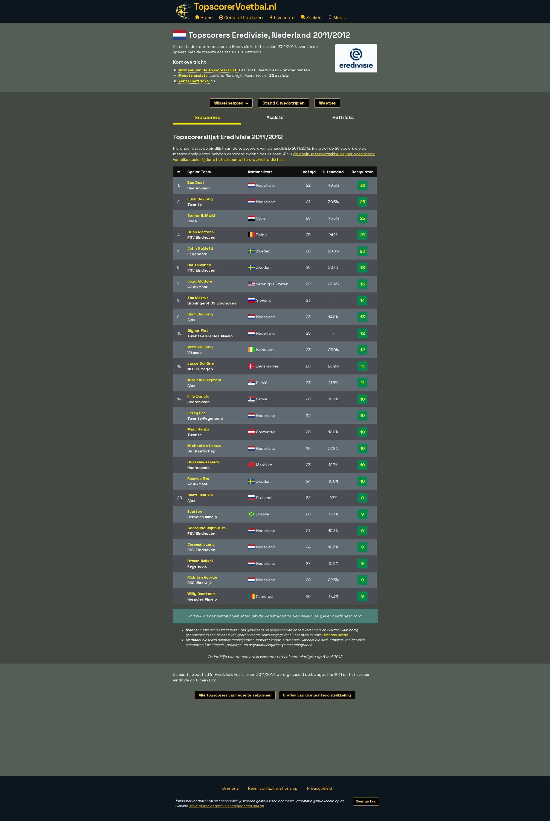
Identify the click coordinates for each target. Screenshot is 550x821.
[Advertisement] (275, 744)
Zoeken (313, 17)
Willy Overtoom (201, 593)
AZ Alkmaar (197, 286)
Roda (192, 220)
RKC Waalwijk (199, 582)
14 (362, 300)
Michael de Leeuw (204, 445)
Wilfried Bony (200, 346)
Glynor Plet (197, 330)
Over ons (230, 788)
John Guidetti (200, 248)
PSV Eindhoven (201, 237)
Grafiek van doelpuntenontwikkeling (317, 695)
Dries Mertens (200, 231)
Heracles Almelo (218, 336)
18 (362, 267)
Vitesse (194, 352)
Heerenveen (198, 188)
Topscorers (207, 117)
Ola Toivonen (199, 264)
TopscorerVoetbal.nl (235, 6)
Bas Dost (195, 182)
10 (362, 399)
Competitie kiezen (243, 17)
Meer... (339, 17)
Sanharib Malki (201, 215)
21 (362, 234)
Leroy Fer (196, 412)
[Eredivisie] (356, 68)
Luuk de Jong (200, 199)
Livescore (284, 17)
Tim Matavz (197, 297)
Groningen (197, 303)
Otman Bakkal (200, 560)
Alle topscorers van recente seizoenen (235, 695)
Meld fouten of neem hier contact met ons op (226, 806)
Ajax (191, 319)
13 (362, 317)
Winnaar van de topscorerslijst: (208, 70)
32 (362, 185)
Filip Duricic (198, 396)
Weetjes (327, 103)
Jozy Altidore (199, 281)
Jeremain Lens (201, 544)
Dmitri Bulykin (200, 494)
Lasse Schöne (200, 363)
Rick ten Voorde (202, 577)
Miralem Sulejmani (204, 379)
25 (362, 201)
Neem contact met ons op (273, 788)
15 (362, 284)
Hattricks (343, 117)
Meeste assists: (193, 75)
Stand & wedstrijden (284, 103)
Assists (274, 117)
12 (362, 333)
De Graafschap (201, 451)
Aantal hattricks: (194, 80)
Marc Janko (198, 429)
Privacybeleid (319, 788)
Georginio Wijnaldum (206, 527)
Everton (194, 511)
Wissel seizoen (229, 103)
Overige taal (366, 801)
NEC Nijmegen (200, 368)
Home (206, 17)
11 (363, 366)
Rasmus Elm (198, 478)
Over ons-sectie (335, 635)
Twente (194, 204)
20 (362, 251)
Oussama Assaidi (203, 462)
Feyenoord (197, 253)
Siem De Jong (200, 314)
